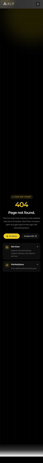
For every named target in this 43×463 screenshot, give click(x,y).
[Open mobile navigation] (38, 4)
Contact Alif (29, 236)
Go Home (13, 236)
